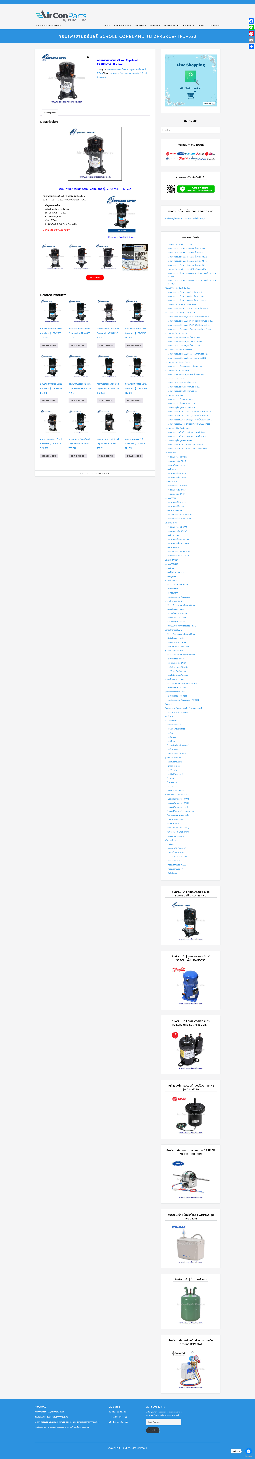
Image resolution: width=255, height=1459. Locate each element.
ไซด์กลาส (170, 778)
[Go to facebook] (248, 1451)
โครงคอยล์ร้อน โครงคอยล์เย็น (178, 815)
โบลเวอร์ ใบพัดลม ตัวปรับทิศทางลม (180, 811)
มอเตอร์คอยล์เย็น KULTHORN (178, 555)
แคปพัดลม (171, 741)
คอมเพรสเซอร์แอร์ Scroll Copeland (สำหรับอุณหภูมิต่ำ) (185, 269)
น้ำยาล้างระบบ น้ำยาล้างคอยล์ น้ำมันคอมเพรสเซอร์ (183, 708)
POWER (106, 473)
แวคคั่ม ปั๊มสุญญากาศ (175, 852)
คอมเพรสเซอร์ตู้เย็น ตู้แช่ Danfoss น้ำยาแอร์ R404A (186, 436)
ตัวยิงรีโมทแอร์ (172, 588)
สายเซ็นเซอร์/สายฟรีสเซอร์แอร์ (178, 597)
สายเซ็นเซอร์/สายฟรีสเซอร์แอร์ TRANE (181, 625)
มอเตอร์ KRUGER (171, 560)
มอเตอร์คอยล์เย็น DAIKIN (176, 490)
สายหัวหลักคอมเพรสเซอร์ (176, 753)
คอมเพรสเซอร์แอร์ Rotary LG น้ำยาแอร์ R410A (184, 341)
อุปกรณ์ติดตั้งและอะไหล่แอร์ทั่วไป (177, 794)
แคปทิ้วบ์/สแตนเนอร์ (174, 774)
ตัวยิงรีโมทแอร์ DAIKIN (175, 658)
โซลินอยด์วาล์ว (172, 782)
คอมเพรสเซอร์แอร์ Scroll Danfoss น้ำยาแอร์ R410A (186, 300)
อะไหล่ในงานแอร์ (171, 720)
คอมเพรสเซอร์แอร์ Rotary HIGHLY (178, 370)
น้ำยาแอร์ (168, 704)
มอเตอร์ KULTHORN (172, 547)
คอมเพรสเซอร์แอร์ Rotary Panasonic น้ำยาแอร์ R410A (188, 354)
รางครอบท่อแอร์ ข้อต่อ (175, 823)
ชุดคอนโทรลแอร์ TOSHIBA (175, 679)
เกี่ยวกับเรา (187, 25)
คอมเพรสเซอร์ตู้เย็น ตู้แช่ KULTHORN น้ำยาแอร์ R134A (187, 448)
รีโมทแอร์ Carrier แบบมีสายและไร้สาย (181, 634)
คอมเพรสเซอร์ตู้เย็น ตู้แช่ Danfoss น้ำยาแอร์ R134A (186, 432)
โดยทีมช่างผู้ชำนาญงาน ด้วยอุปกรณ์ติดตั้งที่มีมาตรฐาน (185, 218)
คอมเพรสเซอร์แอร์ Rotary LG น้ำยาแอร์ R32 (183, 345)
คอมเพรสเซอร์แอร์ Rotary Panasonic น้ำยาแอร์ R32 (186, 358)
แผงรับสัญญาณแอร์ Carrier (178, 646)
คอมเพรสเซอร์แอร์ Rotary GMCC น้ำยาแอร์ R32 (185, 366)
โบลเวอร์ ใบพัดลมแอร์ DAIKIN (178, 803)
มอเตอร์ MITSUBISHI (172, 535)
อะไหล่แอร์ (154, 25)
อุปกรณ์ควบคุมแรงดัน (173, 757)
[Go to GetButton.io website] (248, 1456)
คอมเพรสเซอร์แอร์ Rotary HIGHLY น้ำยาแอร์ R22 (185, 374)
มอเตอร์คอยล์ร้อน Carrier (177, 473)
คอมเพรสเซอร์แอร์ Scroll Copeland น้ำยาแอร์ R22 (186, 248)
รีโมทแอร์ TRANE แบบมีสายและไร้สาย (181, 605)
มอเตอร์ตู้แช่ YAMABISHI (174, 572)
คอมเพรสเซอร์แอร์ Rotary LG (176, 333)
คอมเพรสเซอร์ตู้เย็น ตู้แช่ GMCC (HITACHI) (180, 407)
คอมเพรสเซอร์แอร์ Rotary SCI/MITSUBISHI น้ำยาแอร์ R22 (188, 316)
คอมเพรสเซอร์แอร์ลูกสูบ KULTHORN (181, 403)
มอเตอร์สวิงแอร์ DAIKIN (176, 494)
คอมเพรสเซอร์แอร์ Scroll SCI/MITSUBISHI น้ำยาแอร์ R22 (188, 308)
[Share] (251, 46)
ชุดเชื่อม (170, 844)
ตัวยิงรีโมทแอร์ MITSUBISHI (177, 696)
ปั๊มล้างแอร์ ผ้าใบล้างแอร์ (176, 848)
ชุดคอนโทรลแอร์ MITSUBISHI (175, 691)
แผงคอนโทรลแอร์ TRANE (176, 617)
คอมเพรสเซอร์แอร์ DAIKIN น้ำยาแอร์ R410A (183, 386)
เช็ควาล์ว (170, 786)
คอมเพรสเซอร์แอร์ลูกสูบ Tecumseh (180, 399)
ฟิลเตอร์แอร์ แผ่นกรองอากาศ (178, 832)
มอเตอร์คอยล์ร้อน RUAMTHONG (179, 514)
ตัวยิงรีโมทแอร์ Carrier (175, 638)
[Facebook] (251, 21)
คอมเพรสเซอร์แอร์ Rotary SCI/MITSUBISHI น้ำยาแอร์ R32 (188, 325)
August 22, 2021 (95, 473)
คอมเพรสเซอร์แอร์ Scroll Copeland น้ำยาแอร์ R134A (187, 252)
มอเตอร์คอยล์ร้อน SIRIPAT (177, 527)
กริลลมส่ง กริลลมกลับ (175, 836)
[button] (88, 57)
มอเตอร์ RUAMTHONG (173, 510)
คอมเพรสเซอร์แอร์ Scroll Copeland (178, 244)
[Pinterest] (251, 34)
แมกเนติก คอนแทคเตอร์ (176, 729)
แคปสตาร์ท (171, 737)
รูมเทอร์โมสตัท (172, 593)
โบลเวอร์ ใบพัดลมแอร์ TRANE (178, 799)
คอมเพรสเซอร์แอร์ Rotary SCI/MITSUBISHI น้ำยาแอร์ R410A (190, 321)
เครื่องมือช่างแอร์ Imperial (177, 856)
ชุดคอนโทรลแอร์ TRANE (174, 601)
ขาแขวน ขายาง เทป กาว (176, 819)
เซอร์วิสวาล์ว (172, 770)
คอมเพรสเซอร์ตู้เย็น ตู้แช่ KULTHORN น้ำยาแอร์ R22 (186, 444)
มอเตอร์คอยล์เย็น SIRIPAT (177, 531)
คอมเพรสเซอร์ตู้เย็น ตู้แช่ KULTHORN (178, 440)
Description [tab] (50, 112)
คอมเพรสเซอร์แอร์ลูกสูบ (174, 395)
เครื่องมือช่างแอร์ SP (175, 869)
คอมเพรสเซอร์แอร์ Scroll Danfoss (177, 288)
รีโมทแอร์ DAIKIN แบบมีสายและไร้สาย (181, 654)
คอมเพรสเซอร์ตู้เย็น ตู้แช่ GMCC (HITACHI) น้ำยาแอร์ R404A (189, 415)
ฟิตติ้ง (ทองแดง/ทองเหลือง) (178, 827)
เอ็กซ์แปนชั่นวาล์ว (173, 766)
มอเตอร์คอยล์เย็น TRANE (176, 461)
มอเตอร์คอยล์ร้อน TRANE (177, 457)
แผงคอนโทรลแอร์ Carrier (176, 642)
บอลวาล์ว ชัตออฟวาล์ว (175, 790)
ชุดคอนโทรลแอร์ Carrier (174, 630)
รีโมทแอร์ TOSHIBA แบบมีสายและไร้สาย (182, 683)
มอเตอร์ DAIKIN (171, 481)
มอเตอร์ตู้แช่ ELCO (171, 576)
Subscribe (153, 1430)
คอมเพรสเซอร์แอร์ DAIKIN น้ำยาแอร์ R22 (182, 382)
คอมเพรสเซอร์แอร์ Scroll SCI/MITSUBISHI (180, 304)
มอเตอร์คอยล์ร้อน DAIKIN (177, 485)
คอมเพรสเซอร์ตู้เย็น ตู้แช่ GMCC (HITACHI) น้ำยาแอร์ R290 (188, 424)
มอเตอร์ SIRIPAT (171, 522)
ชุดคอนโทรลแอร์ (171, 580)
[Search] (218, 131)
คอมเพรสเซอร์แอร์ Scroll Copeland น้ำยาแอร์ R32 (186, 265)
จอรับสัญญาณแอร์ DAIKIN (177, 667)
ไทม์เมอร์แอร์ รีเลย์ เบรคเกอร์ (177, 745)
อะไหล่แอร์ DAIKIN (171, 25)
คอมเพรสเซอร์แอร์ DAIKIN (174, 378)
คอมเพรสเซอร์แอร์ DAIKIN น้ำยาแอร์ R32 (182, 391)
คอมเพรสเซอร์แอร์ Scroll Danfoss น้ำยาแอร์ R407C (186, 296)
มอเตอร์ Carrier (171, 469)
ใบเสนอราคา (215, 25)
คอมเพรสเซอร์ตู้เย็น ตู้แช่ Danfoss (177, 428)
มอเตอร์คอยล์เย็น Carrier (176, 477)
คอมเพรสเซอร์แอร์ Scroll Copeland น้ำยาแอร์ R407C (187, 256)
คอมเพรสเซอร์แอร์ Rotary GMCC (177, 362)
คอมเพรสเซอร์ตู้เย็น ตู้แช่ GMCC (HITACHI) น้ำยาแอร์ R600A (189, 419)
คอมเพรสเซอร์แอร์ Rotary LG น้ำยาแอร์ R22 (183, 337)
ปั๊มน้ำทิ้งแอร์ (172, 873)
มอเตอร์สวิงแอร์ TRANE (176, 465)
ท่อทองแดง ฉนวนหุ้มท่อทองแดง (176, 712)
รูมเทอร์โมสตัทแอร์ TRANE (177, 613)
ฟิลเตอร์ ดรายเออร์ (174, 724)
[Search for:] (190, 130)
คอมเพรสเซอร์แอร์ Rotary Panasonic (179, 349)
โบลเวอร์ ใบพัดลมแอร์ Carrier (178, 807)
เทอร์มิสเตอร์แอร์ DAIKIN (176, 671)
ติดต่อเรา (201, 25)
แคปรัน (170, 733)
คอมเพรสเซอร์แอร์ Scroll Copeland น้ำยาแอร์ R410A (187, 261)
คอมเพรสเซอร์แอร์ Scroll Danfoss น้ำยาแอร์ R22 (185, 292)
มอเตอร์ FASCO (171, 498)
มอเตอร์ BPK (170, 568)
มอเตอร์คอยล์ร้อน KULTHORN (178, 551)
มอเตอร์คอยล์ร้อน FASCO (176, 502)
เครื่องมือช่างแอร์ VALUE (176, 864)
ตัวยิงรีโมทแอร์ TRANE (175, 609)
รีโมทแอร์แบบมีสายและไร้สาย (177, 584)
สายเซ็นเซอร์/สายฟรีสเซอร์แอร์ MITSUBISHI (183, 700)
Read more (49, 345)
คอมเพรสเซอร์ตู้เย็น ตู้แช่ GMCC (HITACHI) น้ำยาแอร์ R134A (189, 411)
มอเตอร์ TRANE (171, 452)
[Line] (251, 27)
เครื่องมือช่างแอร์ (171, 840)
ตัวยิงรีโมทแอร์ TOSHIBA (176, 687)
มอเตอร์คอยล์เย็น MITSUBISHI (178, 543)
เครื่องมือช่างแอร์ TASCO (176, 860)
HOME (107, 25)
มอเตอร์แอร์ (139, 25)
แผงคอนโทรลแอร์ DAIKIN (176, 663)
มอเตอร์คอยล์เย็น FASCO (176, 506)
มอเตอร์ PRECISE (171, 564)
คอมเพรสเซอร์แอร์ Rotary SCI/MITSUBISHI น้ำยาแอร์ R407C (190, 329)
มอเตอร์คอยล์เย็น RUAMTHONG (179, 518)
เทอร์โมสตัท (169, 716)
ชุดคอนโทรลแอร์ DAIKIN (174, 650)
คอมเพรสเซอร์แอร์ (121, 25)
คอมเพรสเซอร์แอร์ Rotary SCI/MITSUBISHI (181, 312)
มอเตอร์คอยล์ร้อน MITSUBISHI (178, 539)
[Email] (251, 40)
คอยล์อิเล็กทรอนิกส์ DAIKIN (177, 675)
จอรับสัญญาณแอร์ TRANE (177, 621)
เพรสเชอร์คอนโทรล (174, 761)
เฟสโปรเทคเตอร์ (173, 749)
